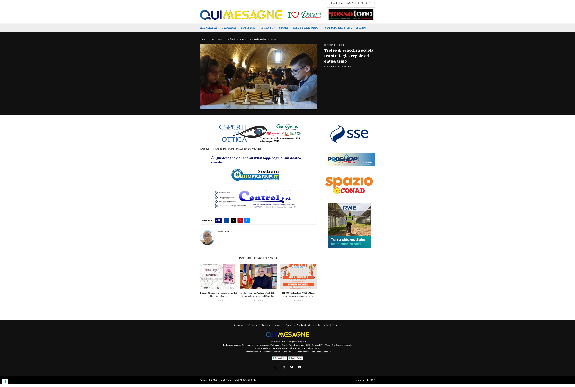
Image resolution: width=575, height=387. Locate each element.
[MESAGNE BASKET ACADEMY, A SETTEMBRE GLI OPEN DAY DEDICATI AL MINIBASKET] (298, 276)
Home (202, 39)
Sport (284, 28)
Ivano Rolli (331, 66)
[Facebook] (358, 3)
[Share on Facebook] (226, 220)
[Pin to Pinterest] (240, 220)
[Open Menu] (201, 3)
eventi (267, 28)
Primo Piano (216, 39)
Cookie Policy (296, 358)
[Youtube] (370, 3)
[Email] (374, 3)
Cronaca (229, 28)
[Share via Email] (247, 220)
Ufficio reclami (338, 28)
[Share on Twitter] (233, 220)
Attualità (208, 28)
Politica (248, 28)
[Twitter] (362, 3)
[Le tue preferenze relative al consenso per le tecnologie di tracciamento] (5, 382)
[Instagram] (366, 3)
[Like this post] (219, 220)
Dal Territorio (305, 28)
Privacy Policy (280, 358)
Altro (361, 28)
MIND (372, 379)
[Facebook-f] (275, 367)
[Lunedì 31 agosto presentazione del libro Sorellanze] (218, 276)
